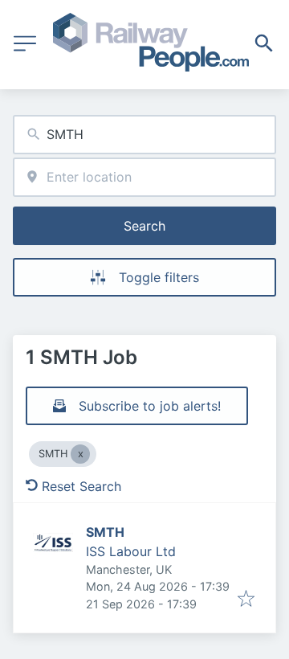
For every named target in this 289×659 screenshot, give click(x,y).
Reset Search (81, 486)
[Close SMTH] (80, 454)
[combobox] (144, 134)
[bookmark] (246, 599)
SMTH (105, 532)
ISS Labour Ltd (131, 551)
